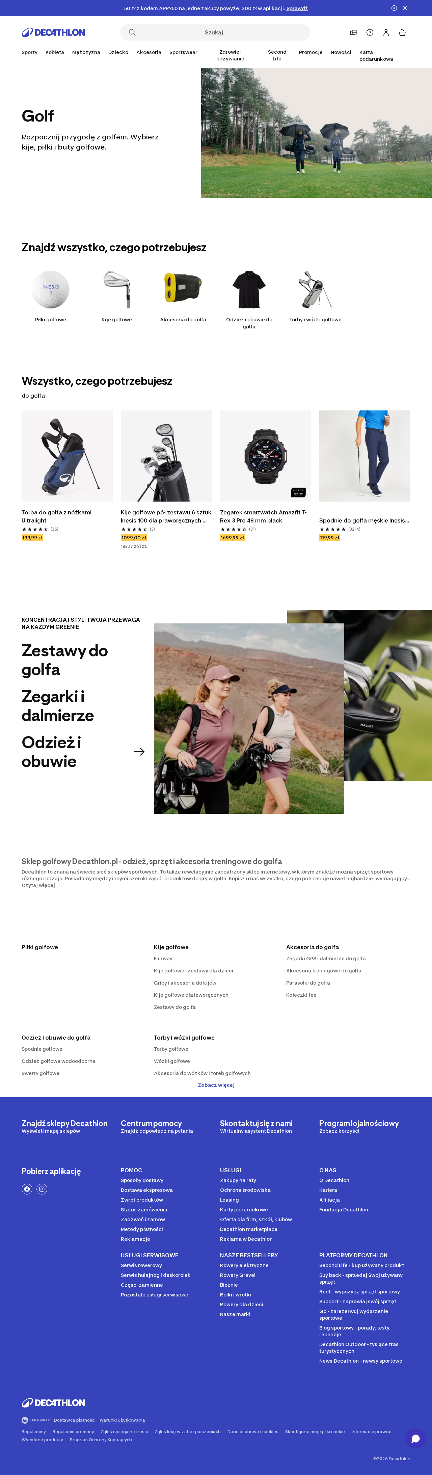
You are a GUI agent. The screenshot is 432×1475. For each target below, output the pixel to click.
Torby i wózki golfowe (315, 319)
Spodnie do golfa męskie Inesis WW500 (362, 521)
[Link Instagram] (41, 1189)
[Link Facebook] (27, 1189)
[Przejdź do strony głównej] (53, 32)
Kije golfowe (117, 319)
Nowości (341, 52)
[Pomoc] (370, 32)
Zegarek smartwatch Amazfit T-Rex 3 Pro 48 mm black (263, 516)
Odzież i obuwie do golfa (249, 323)
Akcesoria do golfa (183, 319)
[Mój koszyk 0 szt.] (402, 32)
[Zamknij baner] (405, 8)
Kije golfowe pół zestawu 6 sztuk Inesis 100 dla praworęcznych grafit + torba (166, 517)
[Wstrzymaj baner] (394, 8)
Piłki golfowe (50, 319)
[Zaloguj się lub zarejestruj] (386, 32)
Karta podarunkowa (376, 55)
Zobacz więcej (216, 1085)
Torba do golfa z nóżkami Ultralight (57, 516)
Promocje (311, 52)
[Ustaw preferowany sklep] (354, 32)
